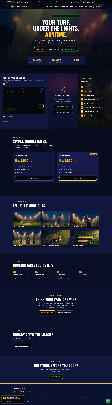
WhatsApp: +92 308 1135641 (85, 398)
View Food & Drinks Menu (22, 346)
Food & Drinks (64, 6)
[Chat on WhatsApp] (108, 401)
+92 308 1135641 (55, 376)
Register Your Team (47, 313)
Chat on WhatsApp (70, 49)
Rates (47, 6)
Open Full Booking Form (63, 112)
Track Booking (88, 6)
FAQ (76, 6)
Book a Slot (40, 49)
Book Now (97, 6)
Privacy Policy (73, 398)
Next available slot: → (66, 16)
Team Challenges (54, 6)
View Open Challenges (64, 313)
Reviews (72, 6)
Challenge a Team (54, 49)
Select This (34, 178)
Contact (81, 6)
